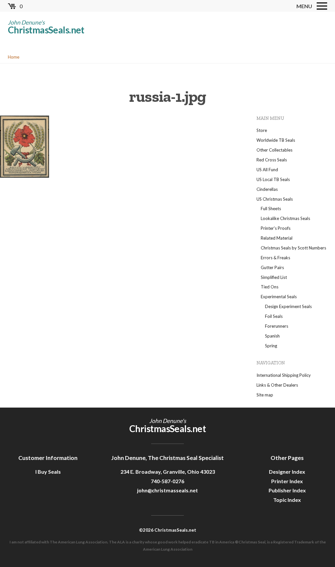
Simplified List (274, 277)
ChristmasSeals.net (46, 29)
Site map (264, 394)
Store (261, 130)
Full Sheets (271, 208)
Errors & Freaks (275, 257)
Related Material (276, 238)
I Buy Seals (48, 471)
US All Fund (267, 169)
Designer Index (287, 471)
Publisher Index (287, 490)
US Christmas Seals (274, 199)
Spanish (272, 335)
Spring (271, 345)
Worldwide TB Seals (275, 140)
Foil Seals (274, 316)
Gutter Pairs (272, 267)
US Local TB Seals (273, 179)
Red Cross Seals (271, 159)
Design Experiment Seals (288, 306)
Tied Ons (269, 286)
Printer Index (287, 481)
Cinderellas (267, 189)
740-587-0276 (167, 481)
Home (13, 57)
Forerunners (276, 326)
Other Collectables (274, 150)
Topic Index (287, 500)
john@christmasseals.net (167, 490)
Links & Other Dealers (277, 385)
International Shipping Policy (283, 375)
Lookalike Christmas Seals (285, 218)
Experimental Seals (279, 296)
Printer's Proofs (276, 228)
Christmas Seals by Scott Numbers (293, 247)
